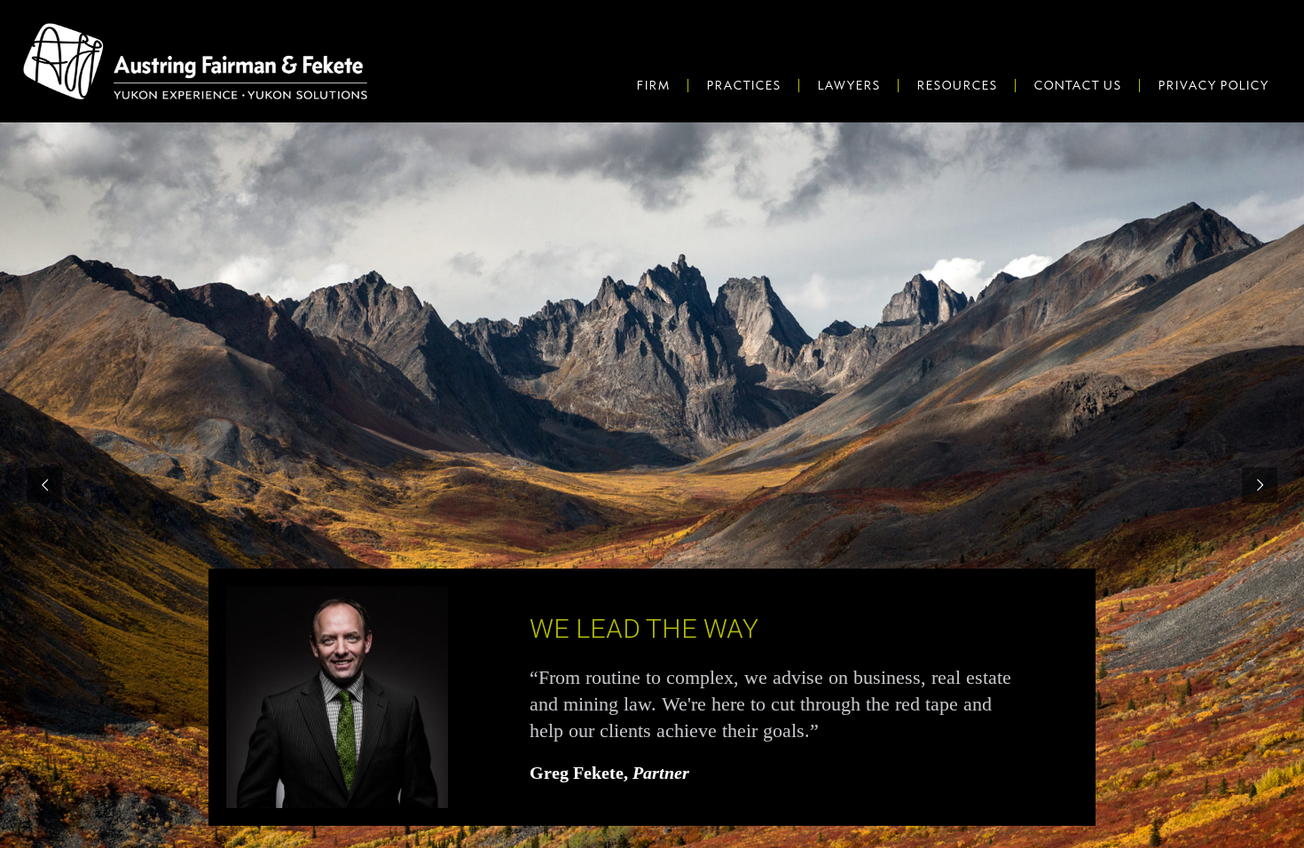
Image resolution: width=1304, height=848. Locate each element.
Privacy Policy (1213, 85)
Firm (653, 85)
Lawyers (848, 85)
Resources (956, 85)
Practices (743, 85)
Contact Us (1077, 85)
